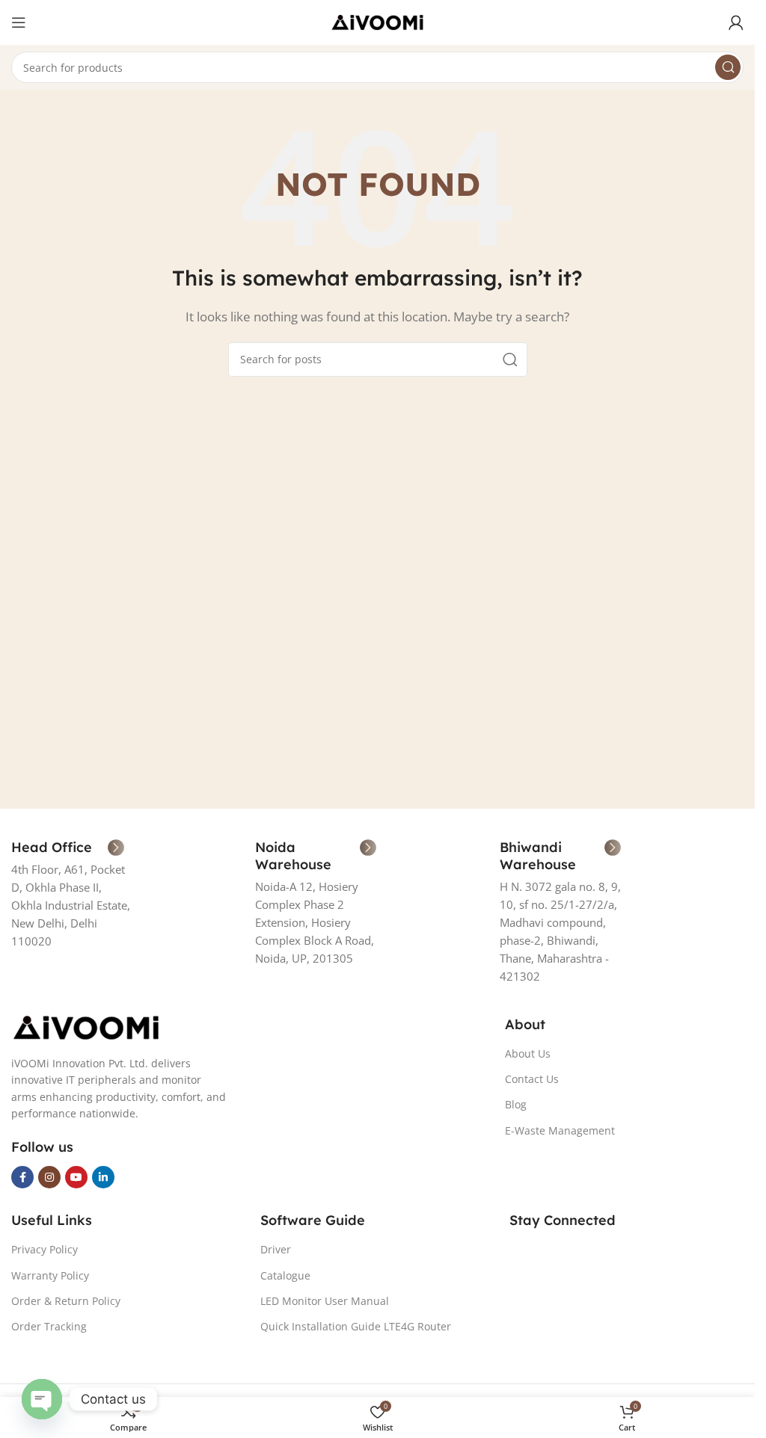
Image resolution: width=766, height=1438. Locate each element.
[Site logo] (377, 20)
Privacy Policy (44, 1249)
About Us (528, 1053)
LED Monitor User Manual (324, 1301)
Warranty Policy (50, 1275)
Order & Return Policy (65, 1301)
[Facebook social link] (22, 1177)
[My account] (736, 22)
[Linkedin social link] (103, 1177)
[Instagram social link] (49, 1177)
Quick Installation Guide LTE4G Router (355, 1326)
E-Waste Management (560, 1130)
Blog (516, 1104)
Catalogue (285, 1275)
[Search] (728, 67)
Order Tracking (49, 1326)
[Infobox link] (68, 848)
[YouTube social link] (76, 1177)
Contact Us (532, 1079)
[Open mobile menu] (19, 22)
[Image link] (86, 1026)
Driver (275, 1249)
